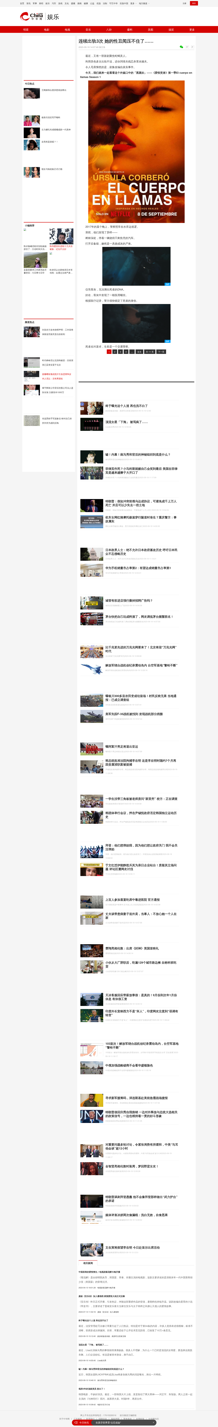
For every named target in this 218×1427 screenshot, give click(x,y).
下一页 (161, 351)
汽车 (54, 3)
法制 (105, 3)
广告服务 (78, 1418)
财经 (41, 3)
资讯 (28, 3)
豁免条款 (128, 1418)
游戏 (60, 3)
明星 (26, 29)
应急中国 (124, 3)
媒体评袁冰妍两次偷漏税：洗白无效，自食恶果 (136, 1215)
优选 (99, 3)
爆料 (129, 29)
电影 (46, 29)
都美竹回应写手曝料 (51, 117)
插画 (79, 3)
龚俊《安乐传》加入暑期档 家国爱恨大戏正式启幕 (102, 1296)
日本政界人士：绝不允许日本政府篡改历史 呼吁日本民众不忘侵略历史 (141, 552)
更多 (192, 29)
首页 (22, 3)
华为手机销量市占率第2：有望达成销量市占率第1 (138, 568)
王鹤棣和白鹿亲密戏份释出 (54, 89)
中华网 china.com (32, 16)
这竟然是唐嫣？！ (50, 141)
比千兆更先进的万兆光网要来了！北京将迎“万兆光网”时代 (141, 649)
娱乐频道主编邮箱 (128, 1415)
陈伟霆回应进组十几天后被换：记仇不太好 (61, 247)
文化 (67, 3)
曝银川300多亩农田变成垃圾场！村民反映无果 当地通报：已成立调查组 (140, 698)
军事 (35, 3)
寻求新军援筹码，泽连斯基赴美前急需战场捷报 (136, 1098)
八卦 (109, 29)
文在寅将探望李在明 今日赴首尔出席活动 (132, 1247)
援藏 (73, 3)
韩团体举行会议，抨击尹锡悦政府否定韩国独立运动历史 (141, 815)
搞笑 (171, 29)
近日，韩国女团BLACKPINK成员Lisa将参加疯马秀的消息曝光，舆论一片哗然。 (121, 1374)
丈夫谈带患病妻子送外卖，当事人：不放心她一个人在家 (141, 916)
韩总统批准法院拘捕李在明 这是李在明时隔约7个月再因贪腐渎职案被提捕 (140, 762)
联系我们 (90, 1418)
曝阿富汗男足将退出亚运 (121, 746)
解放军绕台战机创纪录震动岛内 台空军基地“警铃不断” (141, 665)
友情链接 (140, 1418)
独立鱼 (102, 47)
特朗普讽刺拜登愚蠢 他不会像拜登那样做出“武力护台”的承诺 (141, 1199)
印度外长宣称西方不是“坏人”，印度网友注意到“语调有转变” (141, 1013)
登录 (194, 3)
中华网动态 (153, 1418)
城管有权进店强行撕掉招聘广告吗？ (129, 600)
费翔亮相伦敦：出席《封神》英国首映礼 (132, 948)
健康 (86, 3)
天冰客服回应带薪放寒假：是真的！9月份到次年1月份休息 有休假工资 (141, 997)
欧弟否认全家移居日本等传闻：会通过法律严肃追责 (61, 272)
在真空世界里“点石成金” (108, 1421)
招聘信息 (103, 1418)
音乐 (88, 29)
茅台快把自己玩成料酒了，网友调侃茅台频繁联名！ (139, 616)
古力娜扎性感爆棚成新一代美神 (56, 129)
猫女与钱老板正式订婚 (52, 168)
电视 (67, 29)
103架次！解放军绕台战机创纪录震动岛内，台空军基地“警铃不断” (142, 1045)
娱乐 (48, 3)
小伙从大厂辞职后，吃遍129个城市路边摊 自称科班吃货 (140, 964)
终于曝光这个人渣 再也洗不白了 (126, 405)
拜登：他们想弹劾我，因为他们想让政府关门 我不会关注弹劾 (141, 847)
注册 (184, 3)
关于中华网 (64, 1418)
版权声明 (115, 1418)
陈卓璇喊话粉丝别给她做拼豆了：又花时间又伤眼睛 (35, 249)
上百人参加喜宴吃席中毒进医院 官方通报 (132, 899)
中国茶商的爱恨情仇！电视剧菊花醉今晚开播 (99, 1271)
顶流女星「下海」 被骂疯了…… (126, 422)
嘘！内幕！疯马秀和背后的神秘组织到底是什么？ (138, 454)
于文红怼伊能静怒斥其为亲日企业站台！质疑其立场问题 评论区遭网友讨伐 (141, 867)
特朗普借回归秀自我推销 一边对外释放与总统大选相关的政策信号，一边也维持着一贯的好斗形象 (141, 1114)
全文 (139, 351)
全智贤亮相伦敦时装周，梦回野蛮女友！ (132, 1166)
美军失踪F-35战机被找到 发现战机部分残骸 (134, 714)
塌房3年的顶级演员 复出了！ (92, 1388)
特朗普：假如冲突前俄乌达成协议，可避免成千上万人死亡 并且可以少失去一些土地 (141, 503)
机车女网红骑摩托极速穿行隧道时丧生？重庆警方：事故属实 (141, 519)
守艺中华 (113, 3)
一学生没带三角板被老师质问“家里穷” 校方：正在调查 (141, 798)
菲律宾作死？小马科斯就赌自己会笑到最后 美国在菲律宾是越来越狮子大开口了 (141, 470)
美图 (150, 29)
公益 (92, 3)
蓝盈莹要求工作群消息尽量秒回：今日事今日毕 (35, 271)
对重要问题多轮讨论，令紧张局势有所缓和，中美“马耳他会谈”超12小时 (141, 1146)
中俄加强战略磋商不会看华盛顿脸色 (129, 1065)
